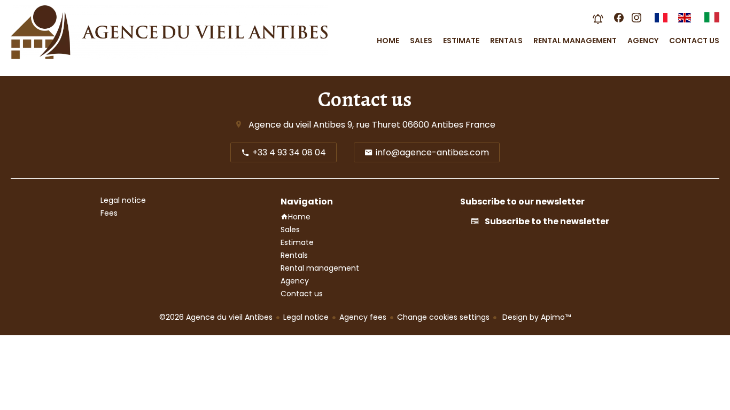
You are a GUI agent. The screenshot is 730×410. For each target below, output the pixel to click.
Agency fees (362, 317)
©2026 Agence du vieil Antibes (216, 317)
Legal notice (306, 317)
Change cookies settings (443, 317)
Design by (535, 317)
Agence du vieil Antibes (296, 125)
